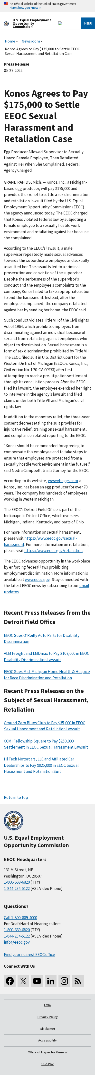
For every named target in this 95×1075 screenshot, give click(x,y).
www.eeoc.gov (37, 579)
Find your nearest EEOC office (29, 954)
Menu (88, 23)
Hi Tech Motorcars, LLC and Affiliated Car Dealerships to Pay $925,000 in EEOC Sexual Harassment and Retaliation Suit (41, 765)
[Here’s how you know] (47, 6)
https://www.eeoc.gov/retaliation (53, 550)
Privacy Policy (48, 1017)
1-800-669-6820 (17, 882)
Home (10, 41)
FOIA (47, 1005)
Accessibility (47, 1040)
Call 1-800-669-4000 (20, 917)
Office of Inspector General (47, 1052)
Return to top (16, 797)
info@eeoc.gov (17, 942)
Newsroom (31, 41)
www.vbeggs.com (63, 480)
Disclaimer (47, 1028)
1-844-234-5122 (17, 888)
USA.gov (47, 1064)
